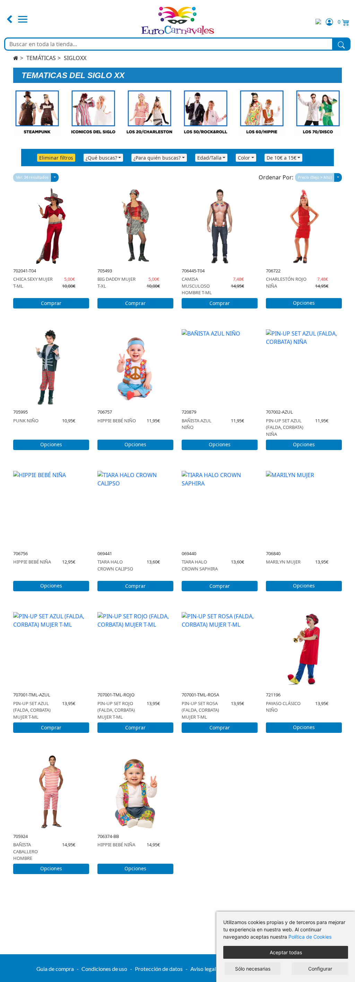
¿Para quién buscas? (157, 157)
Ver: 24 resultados (32, 177)
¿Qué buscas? (101, 157)
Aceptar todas (286, 952)
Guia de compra (55, 968)
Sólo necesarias (252, 969)
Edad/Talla (209, 157)
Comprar (51, 303)
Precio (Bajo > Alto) (315, 177)
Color (244, 157)
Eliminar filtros (56, 157)
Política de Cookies (309, 937)
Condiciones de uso (104, 968)
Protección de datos (159, 968)
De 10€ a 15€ (281, 157)
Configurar (320, 969)
